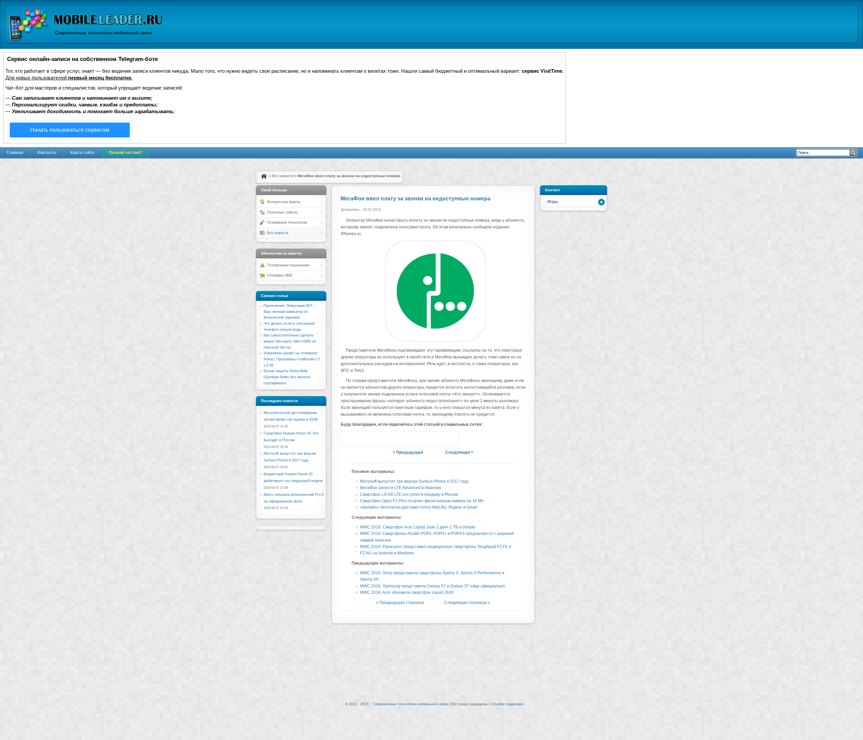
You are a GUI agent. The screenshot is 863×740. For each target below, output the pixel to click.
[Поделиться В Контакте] (374, 438)
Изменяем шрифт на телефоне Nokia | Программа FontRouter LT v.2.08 (292, 359)
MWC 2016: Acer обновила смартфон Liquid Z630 (407, 592)
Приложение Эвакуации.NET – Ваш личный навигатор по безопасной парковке (290, 311)
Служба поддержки (507, 704)
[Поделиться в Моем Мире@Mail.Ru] (438, 438)
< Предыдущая (408, 452)
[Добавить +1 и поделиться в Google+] (361, 438)
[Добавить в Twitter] (348, 438)
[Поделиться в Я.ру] (399, 438)
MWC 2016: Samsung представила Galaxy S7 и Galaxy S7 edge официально (432, 586)
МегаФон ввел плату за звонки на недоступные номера (415, 198)
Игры (552, 201)
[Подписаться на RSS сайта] (451, 438)
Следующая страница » (467, 602)
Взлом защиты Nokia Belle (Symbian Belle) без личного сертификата (287, 377)
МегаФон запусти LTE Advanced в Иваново (400, 487)
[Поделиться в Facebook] (387, 438)
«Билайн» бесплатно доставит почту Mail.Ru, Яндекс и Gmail (418, 507)
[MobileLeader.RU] (28, 25)
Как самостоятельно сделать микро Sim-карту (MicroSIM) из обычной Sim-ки (290, 341)
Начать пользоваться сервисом (69, 130)
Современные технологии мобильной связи (410, 704)
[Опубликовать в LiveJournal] (425, 438)
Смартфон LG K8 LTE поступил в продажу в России (409, 494)
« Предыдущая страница (400, 602)
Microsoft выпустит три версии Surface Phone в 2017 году (414, 481)
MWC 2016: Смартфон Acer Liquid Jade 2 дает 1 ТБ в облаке (417, 527)
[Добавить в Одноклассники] (412, 438)
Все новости (282, 176)
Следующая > (459, 452)
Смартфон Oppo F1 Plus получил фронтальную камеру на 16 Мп (422, 500)
